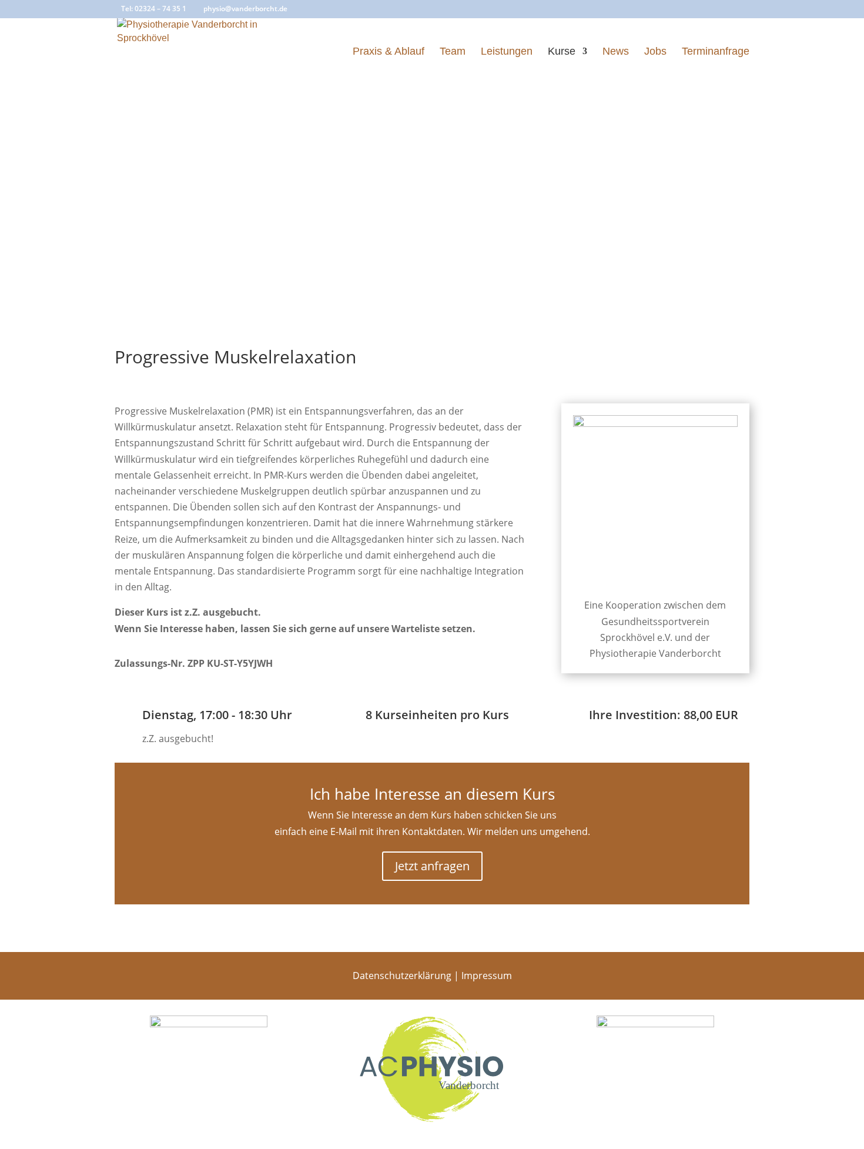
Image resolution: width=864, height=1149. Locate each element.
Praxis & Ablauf (388, 52)
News (615, 52)
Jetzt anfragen (432, 866)
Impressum (486, 975)
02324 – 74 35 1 (160, 9)
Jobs (655, 52)
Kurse (561, 52)
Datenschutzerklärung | (407, 975)
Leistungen (507, 52)
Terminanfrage (715, 52)
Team (453, 52)
